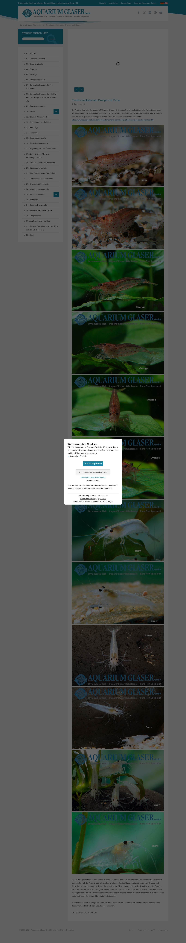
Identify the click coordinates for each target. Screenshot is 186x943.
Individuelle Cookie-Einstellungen (93, 477)
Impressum (102, 499)
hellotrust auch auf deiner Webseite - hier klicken (94, 489)
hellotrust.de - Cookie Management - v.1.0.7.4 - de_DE (93, 502)
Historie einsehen (93, 481)
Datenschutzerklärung (88, 499)
